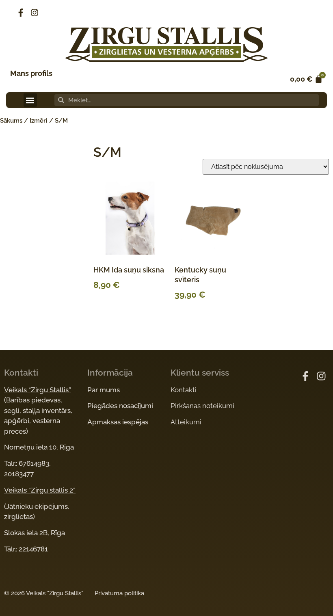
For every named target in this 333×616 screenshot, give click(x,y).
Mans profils (31, 73)
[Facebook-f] (20, 12)
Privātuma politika (119, 593)
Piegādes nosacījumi (120, 406)
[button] (30, 100)
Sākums (11, 120)
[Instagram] (34, 12)
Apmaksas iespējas (117, 422)
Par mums (103, 390)
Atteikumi (186, 422)
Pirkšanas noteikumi (202, 406)
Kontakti (184, 390)
